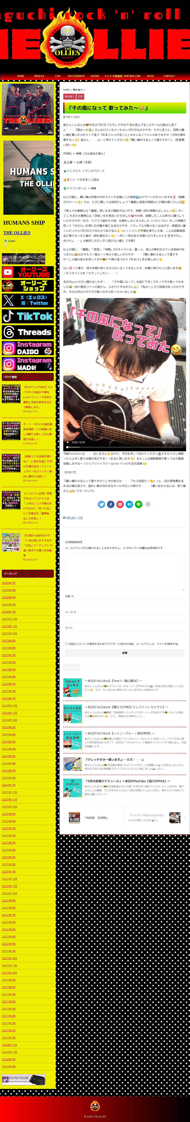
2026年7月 (8, 583)
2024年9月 (8, 727)
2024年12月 (9, 705)
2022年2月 (8, 951)
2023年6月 (8, 835)
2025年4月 (8, 677)
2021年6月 (8, 1001)
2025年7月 (8, 655)
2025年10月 (9, 633)
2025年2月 (8, 691)
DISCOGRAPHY (76, 76)
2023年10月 (9, 806)
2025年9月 (8, 640)
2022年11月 (9, 886)
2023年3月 (8, 857)
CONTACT (169, 76)
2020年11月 (9, 1052)
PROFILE (39, 76)
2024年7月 (8, 741)
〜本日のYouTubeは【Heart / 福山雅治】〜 (113, 681)
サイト (69, 628)
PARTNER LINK (132, 76)
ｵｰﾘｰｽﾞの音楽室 (113, 76)
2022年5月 (8, 929)
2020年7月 (8, 1059)
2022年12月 (9, 879)
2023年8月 (8, 821)
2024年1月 (8, 785)
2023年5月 (8, 843)
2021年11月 (9, 965)
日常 (80, 517)
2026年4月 (8, 590)
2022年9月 (8, 900)
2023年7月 (8, 828)
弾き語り (71, 517)
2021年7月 (8, 994)
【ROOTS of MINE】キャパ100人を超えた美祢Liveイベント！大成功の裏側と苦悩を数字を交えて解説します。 (38, 397)
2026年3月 (8, 597)
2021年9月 (8, 980)
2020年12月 (9, 1045)
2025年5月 (8, 669)
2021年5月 (8, 1009)
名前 (69, 596)
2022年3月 (8, 944)
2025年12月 (9, 619)
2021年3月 (8, 1023)
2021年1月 (8, 1037)
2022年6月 (8, 922)
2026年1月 (8, 612)
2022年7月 (8, 915)
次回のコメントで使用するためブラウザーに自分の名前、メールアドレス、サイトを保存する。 (124, 644)
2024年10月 (9, 720)
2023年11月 (9, 799)
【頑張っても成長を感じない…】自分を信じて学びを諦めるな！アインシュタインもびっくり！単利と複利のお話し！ (37, 466)
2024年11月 (9, 713)
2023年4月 (8, 850)
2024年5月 (8, 756)
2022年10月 (9, 893)
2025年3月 (8, 684)
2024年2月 (8, 778)
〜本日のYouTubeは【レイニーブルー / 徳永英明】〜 (120, 733)
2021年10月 (9, 972)
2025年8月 (8, 648)
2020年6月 (8, 1066)
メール (70, 612)
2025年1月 (8, 698)
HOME (20, 76)
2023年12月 (9, 792)
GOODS (95, 76)
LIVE (57, 76)
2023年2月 (8, 864)
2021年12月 (9, 958)
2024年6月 (8, 749)
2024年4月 (8, 763)
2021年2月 (8, 1030)
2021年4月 (8, 1016)
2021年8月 (8, 987)
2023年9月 (8, 814)
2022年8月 (8, 908)
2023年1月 (8, 871)
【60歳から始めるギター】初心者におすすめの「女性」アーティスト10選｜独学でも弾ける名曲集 (38, 545)
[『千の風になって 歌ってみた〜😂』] (129, 504)
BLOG (150, 76)
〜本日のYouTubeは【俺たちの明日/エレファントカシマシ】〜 (126, 707)
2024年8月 (8, 734)
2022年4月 (8, 936)
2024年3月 (8, 770)
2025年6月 (8, 662)
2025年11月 (9, 626)
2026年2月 (8, 604)
